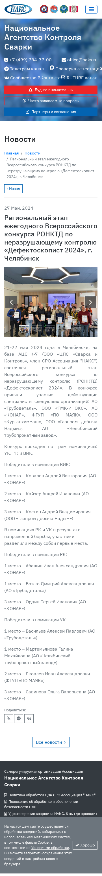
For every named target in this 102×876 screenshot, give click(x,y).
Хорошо (87, 845)
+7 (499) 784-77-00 (30, 59)
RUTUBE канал (82, 77)
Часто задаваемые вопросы (53, 100)
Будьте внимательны (54, 89)
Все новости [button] (49, 742)
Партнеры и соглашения (53, 111)
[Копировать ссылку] (8, 718)
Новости (32, 153)
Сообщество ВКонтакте (35, 77)
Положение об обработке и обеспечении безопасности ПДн (41, 804)
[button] (11, 302)
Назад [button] (14, 188)
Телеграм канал (27, 68)
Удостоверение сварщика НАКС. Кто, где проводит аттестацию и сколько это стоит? (50, 816)
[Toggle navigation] (91, 9)
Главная (11, 153)
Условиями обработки (50, 847)
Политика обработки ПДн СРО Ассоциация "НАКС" (52, 795)
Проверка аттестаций (76, 68)
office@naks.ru (82, 59)
